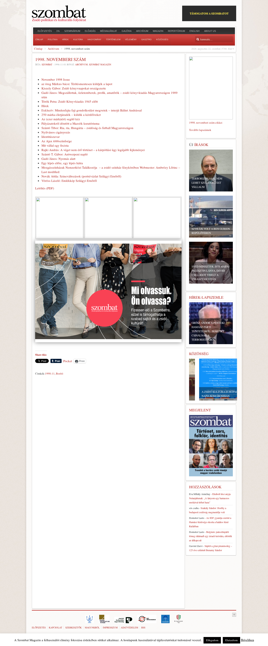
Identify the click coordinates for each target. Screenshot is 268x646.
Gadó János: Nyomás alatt (58, 158)
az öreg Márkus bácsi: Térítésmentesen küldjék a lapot (76, 84)
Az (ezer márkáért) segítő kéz (60, 119)
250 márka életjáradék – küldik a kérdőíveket (71, 114)
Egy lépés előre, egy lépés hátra (62, 163)
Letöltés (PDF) (44, 188)
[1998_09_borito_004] (157, 238)
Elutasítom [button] (231, 640)
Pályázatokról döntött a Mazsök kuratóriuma (70, 123)
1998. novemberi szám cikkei (205, 122)
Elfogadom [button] (212, 640)
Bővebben (247, 640)
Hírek (45, 106)
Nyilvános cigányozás (55, 132)
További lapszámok (200, 130)
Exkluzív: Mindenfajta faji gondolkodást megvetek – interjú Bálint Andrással (91, 110)
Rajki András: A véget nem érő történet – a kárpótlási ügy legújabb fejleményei (93, 150)
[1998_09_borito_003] (108, 238)
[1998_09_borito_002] (59, 238)
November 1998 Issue (55, 79)
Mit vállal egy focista (55, 145)
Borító (59, 373)
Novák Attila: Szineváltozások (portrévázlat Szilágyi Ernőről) (81, 176)
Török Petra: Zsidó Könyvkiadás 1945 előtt (69, 101)
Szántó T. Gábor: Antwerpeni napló (64, 154)
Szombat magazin (100, 64)
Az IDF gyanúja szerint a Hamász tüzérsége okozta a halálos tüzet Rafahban (210, 522)
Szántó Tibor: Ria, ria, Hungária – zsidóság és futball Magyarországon (87, 128)
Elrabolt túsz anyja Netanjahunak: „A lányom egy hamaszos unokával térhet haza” (210, 498)
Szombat (47, 64)
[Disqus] (108, 435)
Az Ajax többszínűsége (56, 141)
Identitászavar (50, 136)
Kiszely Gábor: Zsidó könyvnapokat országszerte (73, 88)
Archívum (53, 48)
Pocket (67, 361)
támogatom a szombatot (209, 13)
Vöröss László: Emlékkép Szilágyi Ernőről (69, 180)
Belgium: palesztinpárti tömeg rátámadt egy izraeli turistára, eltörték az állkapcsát (210, 536)
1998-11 (50, 373)
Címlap (38, 48)
